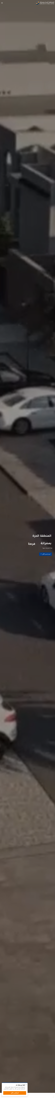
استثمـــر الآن (15, 1093)
